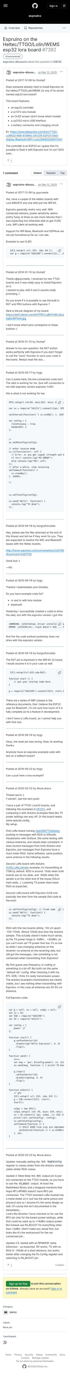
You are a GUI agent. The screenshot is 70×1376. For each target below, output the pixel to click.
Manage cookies (40, 1357)
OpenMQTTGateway (48, 830)
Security (29, 1354)
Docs (62, 1354)
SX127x (40, 809)
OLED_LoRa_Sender (17, 867)
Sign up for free (18, 1283)
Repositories (35, 27)
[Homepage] (35, 6)
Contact (25, 1357)
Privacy (18, 1354)
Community (51, 1354)
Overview (14, 27)
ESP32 (57, 61)
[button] (64, 27)
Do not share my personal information (35, 1361)
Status (39, 1354)
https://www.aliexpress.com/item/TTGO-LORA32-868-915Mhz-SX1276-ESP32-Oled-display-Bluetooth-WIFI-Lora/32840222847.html (34, 135)
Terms (8, 1354)
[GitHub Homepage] (24, 1366)
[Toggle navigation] (5, 5)
